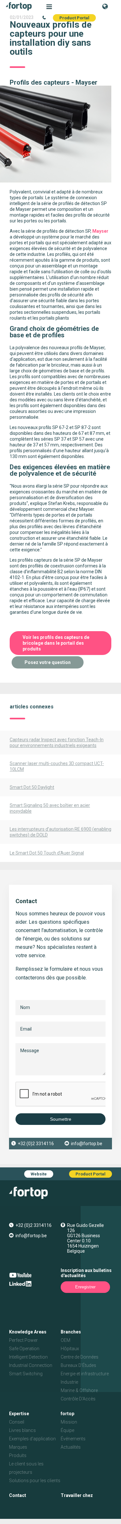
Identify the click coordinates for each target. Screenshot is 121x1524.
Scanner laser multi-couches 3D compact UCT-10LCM (57, 766)
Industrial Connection (30, 1365)
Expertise (19, 1413)
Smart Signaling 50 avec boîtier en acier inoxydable (50, 808)
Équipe (67, 1430)
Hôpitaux (70, 1348)
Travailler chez (77, 1495)
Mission (69, 1422)
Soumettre (60, 1119)
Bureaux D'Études (78, 1365)
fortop (67, 1413)
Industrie (69, 1382)
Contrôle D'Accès (78, 1398)
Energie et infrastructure (85, 1373)
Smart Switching (26, 1373)
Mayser (100, 231)
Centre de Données (79, 1357)
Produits (17, 1455)
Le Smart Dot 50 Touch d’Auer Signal (47, 852)
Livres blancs (22, 1430)
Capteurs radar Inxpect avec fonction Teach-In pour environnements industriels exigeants (57, 742)
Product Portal (74, 17)
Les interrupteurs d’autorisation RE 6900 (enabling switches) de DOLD (60, 832)
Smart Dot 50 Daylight (32, 787)
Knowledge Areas (27, 1331)
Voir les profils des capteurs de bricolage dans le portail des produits (56, 643)
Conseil (16, 1422)
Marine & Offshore (79, 1390)
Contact (17, 1495)
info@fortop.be (86, 1143)
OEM (65, 1340)
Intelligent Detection (28, 1357)
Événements (73, 1438)
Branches (71, 1331)
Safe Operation (24, 1348)
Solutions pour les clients (34, 1480)
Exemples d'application (32, 1438)
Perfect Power (23, 1340)
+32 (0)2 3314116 (36, 1143)
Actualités (71, 1447)
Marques (18, 1447)
